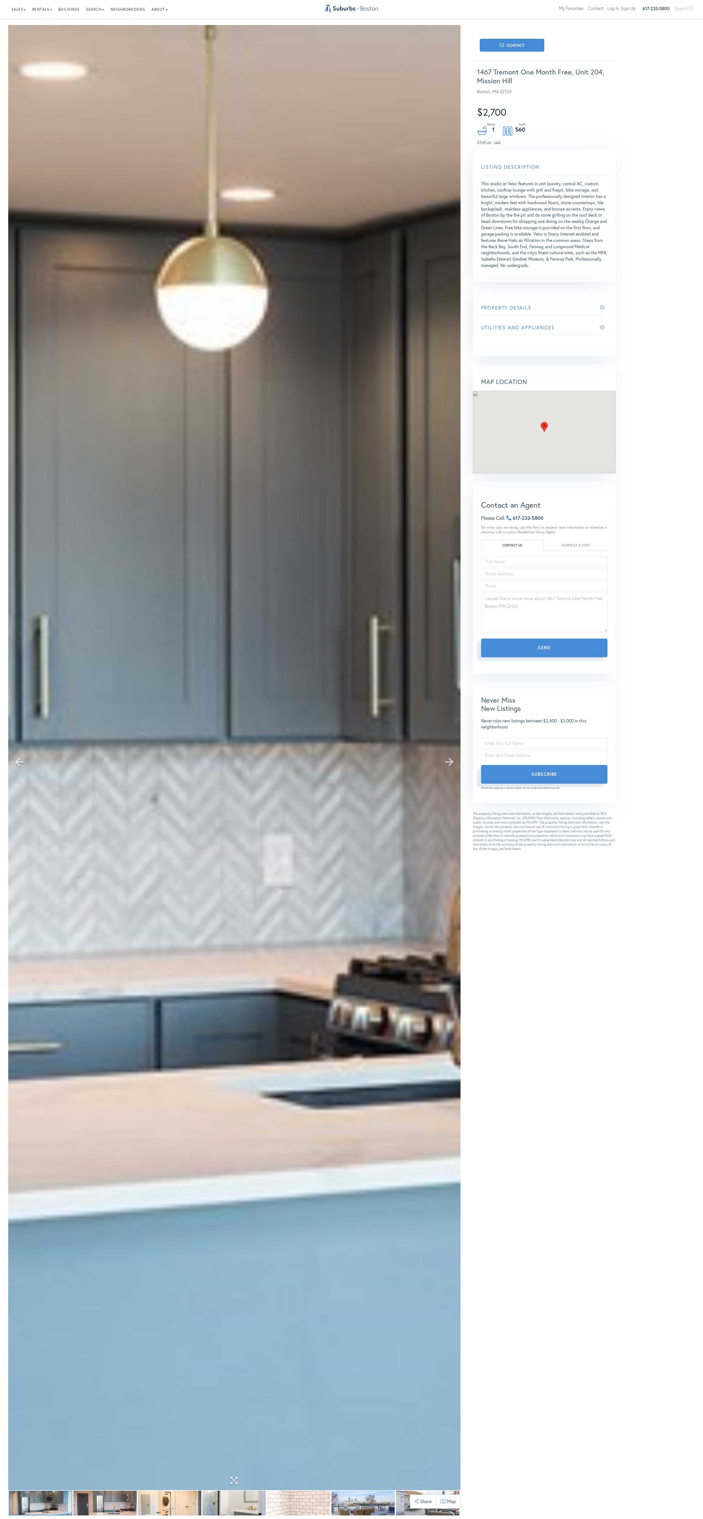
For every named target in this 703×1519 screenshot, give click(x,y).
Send (544, 647)
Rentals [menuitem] (40, 9)
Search (682, 8)
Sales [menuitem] (17, 9)
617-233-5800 (656, 8)
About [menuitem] (158, 9)
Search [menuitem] (93, 9)
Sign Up (628, 8)
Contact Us (512, 545)
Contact (596, 8)
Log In (613, 8)
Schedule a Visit (575, 545)
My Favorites (571, 8)
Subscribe (544, 774)
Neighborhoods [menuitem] (128, 9)
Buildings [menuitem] (69, 9)
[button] (544, 427)
